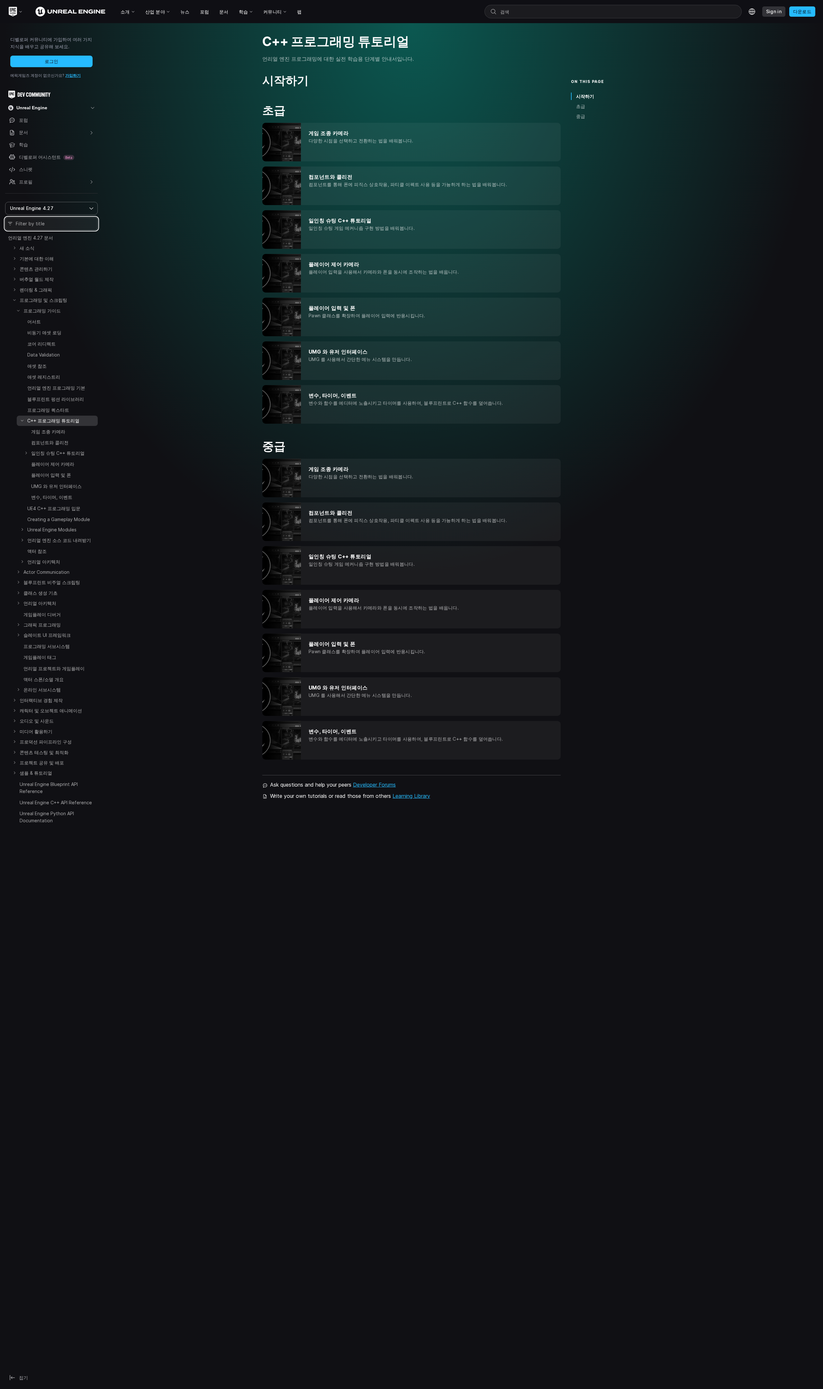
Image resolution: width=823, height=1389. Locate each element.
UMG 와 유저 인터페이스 (56, 486)
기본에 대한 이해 (37, 258)
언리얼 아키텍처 (43, 561)
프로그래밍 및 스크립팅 (43, 300)
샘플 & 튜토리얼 (36, 773)
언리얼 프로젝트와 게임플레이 (54, 668)
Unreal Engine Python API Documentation (47, 817)
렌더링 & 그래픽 (36, 290)
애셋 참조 (37, 366)
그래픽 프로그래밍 (42, 624)
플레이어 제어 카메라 (52, 464)
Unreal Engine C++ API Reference (56, 802)
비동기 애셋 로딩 (44, 332)
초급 (580, 106)
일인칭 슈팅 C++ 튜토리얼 (58, 453)
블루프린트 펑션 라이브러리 (55, 399)
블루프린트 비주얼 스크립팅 (51, 582)
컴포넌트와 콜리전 (49, 442)
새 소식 (27, 248)
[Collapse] (14, 299)
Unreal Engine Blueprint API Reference (49, 787)
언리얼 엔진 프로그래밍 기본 (56, 388)
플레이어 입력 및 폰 (51, 475)
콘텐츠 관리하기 (36, 269)
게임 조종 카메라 (48, 431)
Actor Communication (46, 572)
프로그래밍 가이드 (42, 310)
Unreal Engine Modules (52, 529)
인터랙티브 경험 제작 (41, 700)
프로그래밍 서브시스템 (46, 646)
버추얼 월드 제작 (37, 279)
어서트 (34, 321)
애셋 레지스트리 (43, 377)
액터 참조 (37, 551)
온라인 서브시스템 (42, 689)
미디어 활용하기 (36, 731)
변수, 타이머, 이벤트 (51, 497)
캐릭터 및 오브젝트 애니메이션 (51, 710)
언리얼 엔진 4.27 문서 (30, 237)
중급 (580, 116)
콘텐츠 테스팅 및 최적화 (44, 752)
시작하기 (585, 96)
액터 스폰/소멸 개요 (43, 679)
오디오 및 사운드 (37, 721)
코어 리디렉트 (41, 344)
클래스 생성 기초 (40, 593)
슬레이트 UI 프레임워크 (47, 635)
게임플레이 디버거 (42, 614)
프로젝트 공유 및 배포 (42, 762)
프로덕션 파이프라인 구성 (46, 741)
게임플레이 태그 (39, 657)
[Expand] (14, 247)
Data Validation (43, 354)
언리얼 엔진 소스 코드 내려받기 (59, 540)
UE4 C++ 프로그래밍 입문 (53, 508)
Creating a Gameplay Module (58, 519)
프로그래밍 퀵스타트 (48, 410)
